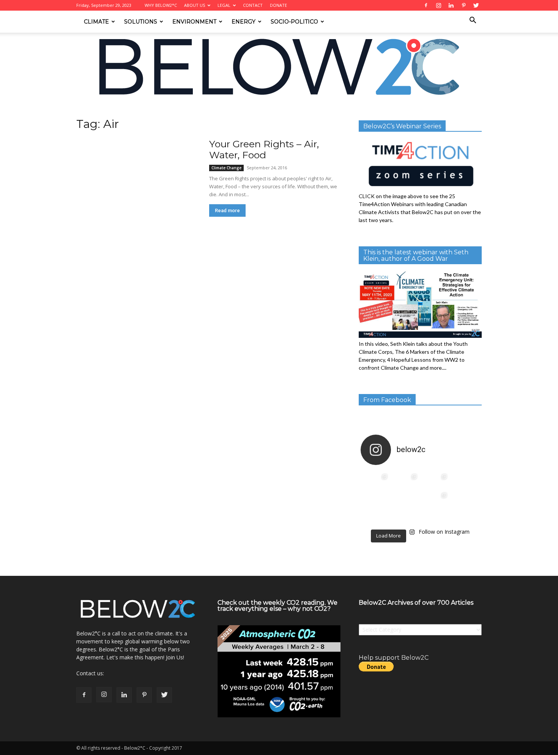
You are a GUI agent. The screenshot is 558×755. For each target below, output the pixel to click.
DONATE (278, 5)
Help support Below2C (394, 657)
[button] (472, 21)
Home (83, 112)
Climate (96, 21)
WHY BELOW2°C (161, 5)
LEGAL (224, 5)
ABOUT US (194, 5)
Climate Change (226, 167)
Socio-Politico (294, 21)
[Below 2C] (279, 67)
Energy (243, 21)
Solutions (140, 21)
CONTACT (253, 5)
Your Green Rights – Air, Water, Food (264, 149)
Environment (194, 21)
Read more (227, 210)
